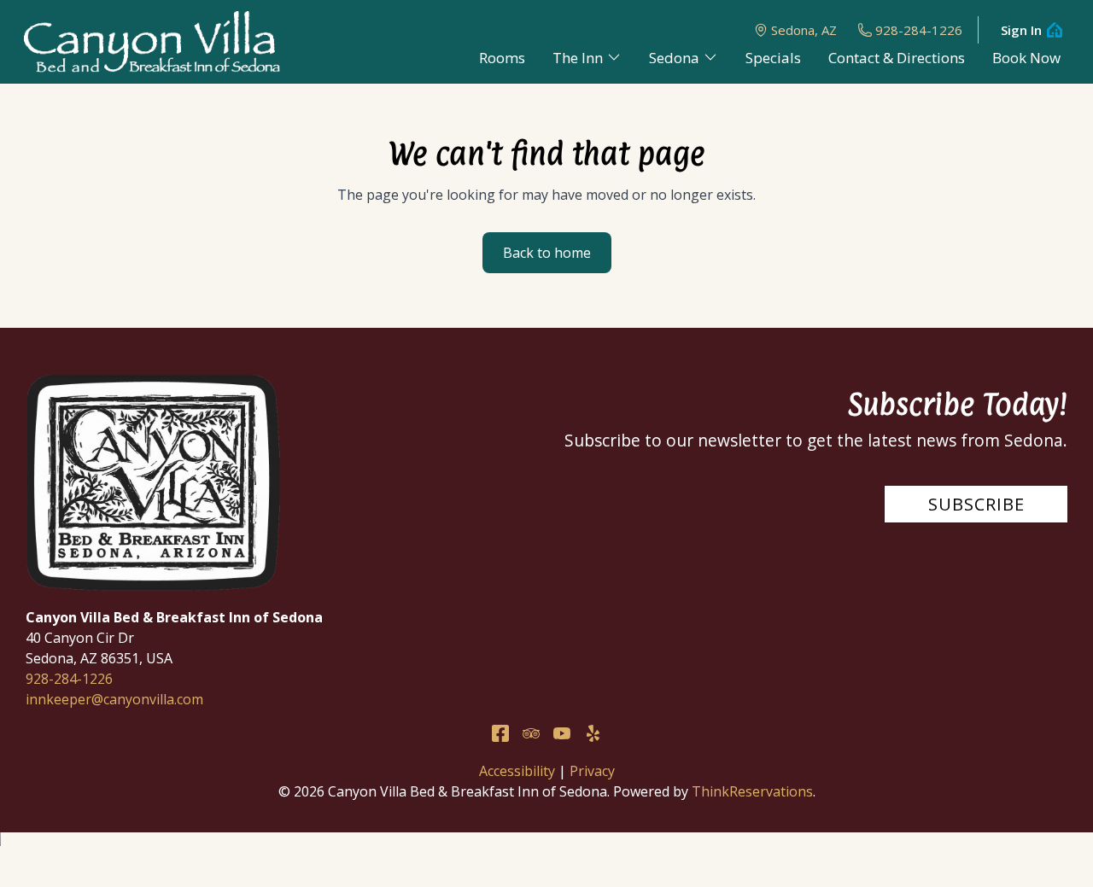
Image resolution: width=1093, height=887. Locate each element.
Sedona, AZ (804, 29)
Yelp (592, 733)
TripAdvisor (531, 733)
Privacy (592, 771)
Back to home (547, 252)
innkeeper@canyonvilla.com (114, 699)
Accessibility (517, 771)
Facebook (500, 733)
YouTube (561, 733)
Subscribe (976, 504)
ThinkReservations (752, 791)
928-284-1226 (918, 29)
